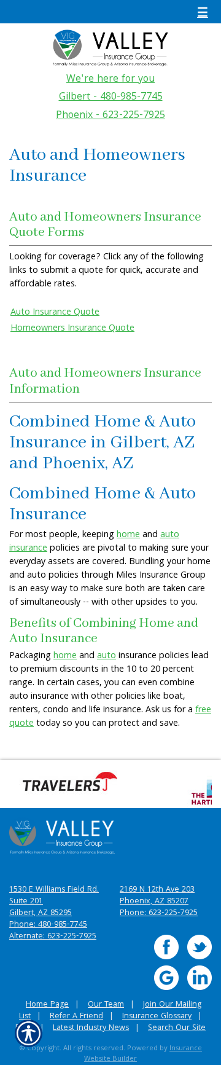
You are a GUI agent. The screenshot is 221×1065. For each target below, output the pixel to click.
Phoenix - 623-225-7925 (110, 116)
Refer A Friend (76, 1016)
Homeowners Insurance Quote (72, 328)
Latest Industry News (91, 1028)
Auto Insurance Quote (54, 312)
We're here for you (110, 80)
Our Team (106, 1005)
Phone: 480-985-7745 (48, 925)
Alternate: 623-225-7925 (52, 936)
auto (106, 656)
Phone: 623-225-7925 (159, 913)
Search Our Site (177, 1028)
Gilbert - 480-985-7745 (111, 97)
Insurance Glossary (157, 1016)
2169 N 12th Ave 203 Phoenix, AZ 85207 (157, 896)
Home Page (47, 1005)
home (128, 535)
